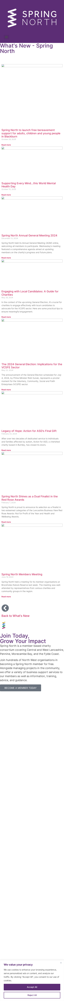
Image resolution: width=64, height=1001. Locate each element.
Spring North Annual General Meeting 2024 (29, 235)
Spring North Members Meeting (21, 574)
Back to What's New (15, 616)
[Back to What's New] (5, 608)
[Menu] (6, 37)
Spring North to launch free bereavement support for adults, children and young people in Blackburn (30, 133)
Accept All (32, 987)
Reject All (32, 995)
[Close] (61, 963)
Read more (6, 145)
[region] (32, 980)
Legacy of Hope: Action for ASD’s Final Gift (29, 430)
